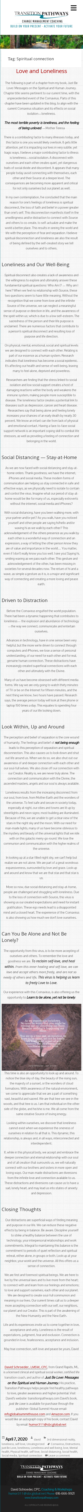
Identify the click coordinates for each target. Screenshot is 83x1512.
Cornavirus (57, 1444)
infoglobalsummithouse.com (24, 1414)
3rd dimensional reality (61, 1439)
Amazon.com (60, 1414)
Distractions (72, 1444)
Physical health (19, 1451)
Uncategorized (35, 1444)
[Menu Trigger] (73, 7)
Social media (9, 1455)
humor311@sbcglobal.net (47, 1424)
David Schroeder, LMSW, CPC (25, 1367)
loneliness (8, 1444)
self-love (20, 1444)
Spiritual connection (30, 1455)
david (37, 1439)
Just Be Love (9, 1448)
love (65, 1448)
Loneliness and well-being (46, 1448)
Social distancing (51, 1451)
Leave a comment (59, 1455)
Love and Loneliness (41, 71)
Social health (69, 1451)
